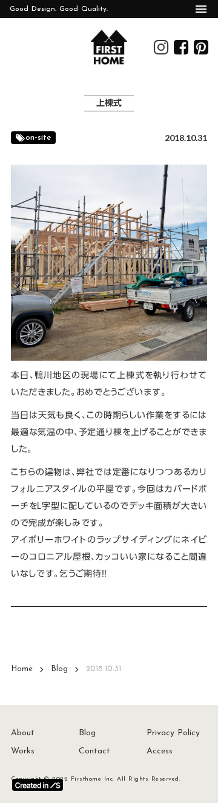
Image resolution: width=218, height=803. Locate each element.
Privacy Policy (173, 733)
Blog (59, 669)
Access (160, 751)
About (23, 733)
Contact (94, 751)
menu (201, 9)
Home (22, 669)
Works (23, 751)
